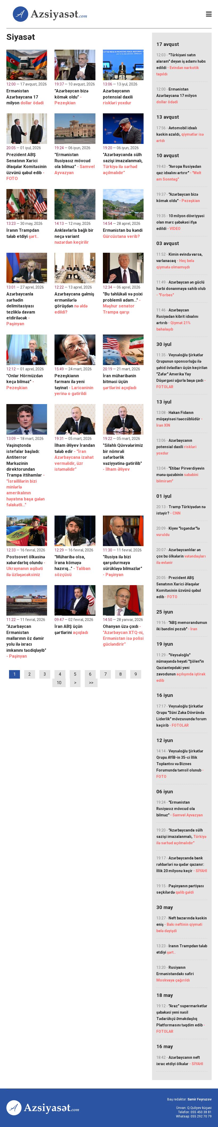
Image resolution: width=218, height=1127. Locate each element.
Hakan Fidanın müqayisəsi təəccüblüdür (179, 418)
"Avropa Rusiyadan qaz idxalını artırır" (178, 172)
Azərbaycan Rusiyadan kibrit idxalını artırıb (177, 319)
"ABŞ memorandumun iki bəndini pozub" (181, 625)
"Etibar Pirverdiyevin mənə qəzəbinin (180, 474)
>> (91, 682)
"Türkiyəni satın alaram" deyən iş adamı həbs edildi (181, 64)
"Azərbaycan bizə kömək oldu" (178, 197)
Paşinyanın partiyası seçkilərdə (180, 889)
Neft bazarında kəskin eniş (181, 924)
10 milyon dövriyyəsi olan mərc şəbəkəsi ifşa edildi (180, 222)
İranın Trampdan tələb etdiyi (181, 949)
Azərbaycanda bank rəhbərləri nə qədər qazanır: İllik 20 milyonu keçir (181, 864)
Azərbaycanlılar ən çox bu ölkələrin (181, 556)
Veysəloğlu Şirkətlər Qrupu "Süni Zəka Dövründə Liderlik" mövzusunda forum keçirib (181, 715)
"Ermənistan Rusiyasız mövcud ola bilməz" (179, 808)
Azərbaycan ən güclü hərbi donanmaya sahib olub (181, 288)
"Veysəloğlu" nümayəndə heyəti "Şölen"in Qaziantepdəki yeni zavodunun (181, 668)
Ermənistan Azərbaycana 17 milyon (176, 95)
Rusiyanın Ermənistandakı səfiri (175, 973)
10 (59, 682)
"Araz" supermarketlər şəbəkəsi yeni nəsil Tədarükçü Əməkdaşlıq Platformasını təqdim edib (181, 1019)
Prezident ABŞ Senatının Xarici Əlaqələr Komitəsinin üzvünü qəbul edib (178, 587)
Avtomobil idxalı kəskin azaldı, (180, 134)
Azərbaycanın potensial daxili (176, 446)
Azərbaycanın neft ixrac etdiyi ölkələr (179, 1060)
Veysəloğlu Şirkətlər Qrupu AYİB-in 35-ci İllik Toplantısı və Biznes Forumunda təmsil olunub (180, 764)
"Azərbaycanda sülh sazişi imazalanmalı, (181, 836)
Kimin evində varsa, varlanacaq (179, 260)
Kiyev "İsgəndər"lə (178, 531)
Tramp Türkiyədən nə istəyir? (181, 510)
